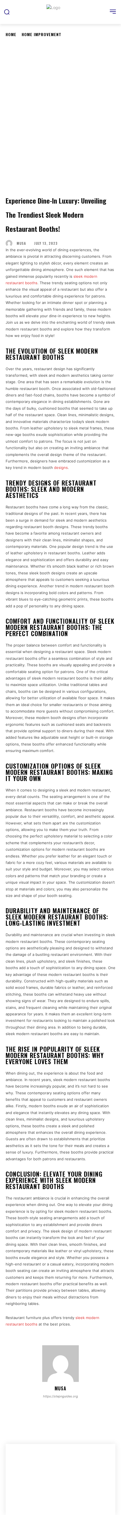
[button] (7, 12)
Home (11, 34)
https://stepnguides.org (60, 1396)
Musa (21, 243)
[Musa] (10, 243)
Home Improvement (41, 34)
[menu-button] (113, 12)
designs (61, 467)
